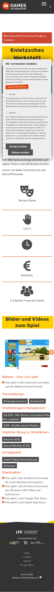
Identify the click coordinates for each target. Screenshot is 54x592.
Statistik (12, 113)
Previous (5, 351)
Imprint (27, 561)
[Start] (17, 6)
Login (27, 553)
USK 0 (27, 228)
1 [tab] (18, 368)
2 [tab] (22, 368)
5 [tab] (36, 368)
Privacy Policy (27, 565)
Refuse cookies (20, 152)
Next (48, 351)
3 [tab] (27, 368)
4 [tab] (31, 368)
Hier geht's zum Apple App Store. (25, 502)
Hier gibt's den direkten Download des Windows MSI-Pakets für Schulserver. (26, 490)
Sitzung (12, 94)
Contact (27, 557)
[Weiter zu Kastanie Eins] (40, 577)
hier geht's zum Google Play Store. (26, 498)
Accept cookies (18, 146)
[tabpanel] (27, 351)
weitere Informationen (18, 86)
